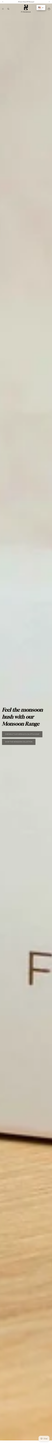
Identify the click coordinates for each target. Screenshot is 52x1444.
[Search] (8, 9)
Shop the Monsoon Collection (18, 742)
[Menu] (3, 9)
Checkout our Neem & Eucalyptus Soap (22, 734)
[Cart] (49, 9)
